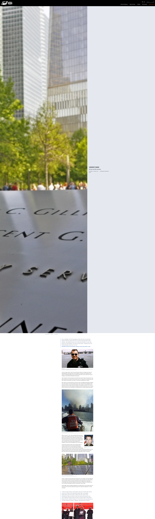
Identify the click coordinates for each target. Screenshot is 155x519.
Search (148, 1)
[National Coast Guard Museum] (19, 3)
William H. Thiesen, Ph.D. (94, 171)
